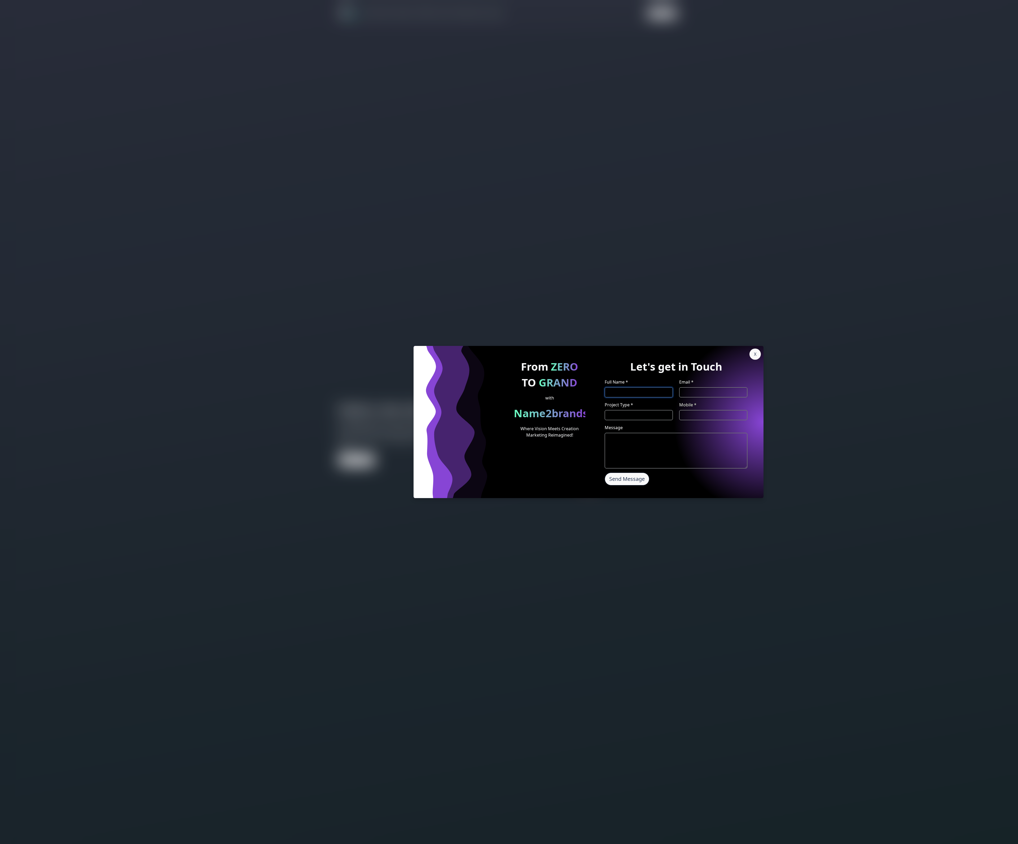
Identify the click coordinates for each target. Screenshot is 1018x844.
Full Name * (616, 382)
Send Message (627, 478)
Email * (686, 382)
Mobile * (687, 405)
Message (614, 427)
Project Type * (619, 405)
